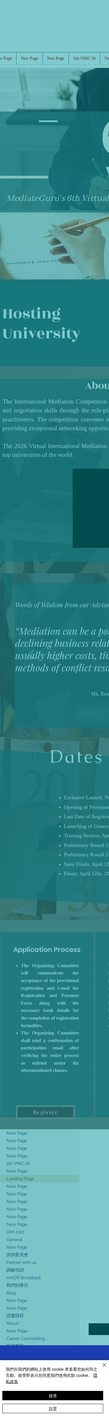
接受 (53, 1396)
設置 (53, 1408)
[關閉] (101, 1368)
